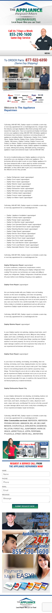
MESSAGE (5, 494)
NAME (4, 470)
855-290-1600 (20, 34)
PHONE (4, 478)
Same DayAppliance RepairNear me (38, 520)
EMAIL (4, 486)
